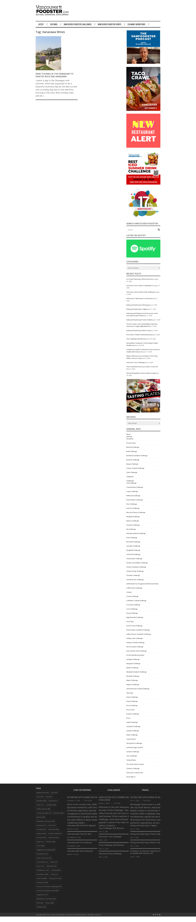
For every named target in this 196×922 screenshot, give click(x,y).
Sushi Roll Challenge (133, 554)
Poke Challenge (131, 538)
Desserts (58, 813)
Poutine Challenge (132, 714)
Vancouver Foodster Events (109, 24)
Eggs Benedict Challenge (134, 617)
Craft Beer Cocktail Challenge (136, 601)
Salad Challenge (132, 722)
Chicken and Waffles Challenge (137, 563)
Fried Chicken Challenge (134, 500)
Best (49, 797)
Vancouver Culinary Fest (134, 773)
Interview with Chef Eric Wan (79, 834)
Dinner (41, 817)
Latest (41, 24)
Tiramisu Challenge (133, 768)
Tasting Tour (55, 878)
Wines (49, 903)
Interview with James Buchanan (85, 797)
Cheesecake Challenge (134, 559)
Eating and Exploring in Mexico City (138, 330)
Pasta (53, 862)
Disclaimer (130, 439)
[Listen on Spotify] (143, 257)
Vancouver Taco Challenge (135, 362)
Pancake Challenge (133, 525)
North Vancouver (44, 858)
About (128, 434)
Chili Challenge (131, 483)
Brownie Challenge (132, 460)
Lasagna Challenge (133, 659)
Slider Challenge (132, 735)
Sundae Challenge (132, 752)
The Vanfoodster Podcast (135, 764)
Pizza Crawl (130, 710)
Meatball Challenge (133, 517)
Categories (130, 477)
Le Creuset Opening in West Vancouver (139, 279)
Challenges (130, 481)
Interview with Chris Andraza (79, 842)
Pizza (40, 866)
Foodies (41, 829)
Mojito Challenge (132, 680)
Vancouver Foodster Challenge (49, 886)
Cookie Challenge (132, 596)
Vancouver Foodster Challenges (78, 24)
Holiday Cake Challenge (134, 638)
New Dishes (42, 854)
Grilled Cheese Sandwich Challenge (138, 634)
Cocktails (51, 805)
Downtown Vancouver (46, 821)
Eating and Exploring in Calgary (136, 309)
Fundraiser (53, 829)
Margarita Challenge (133, 663)
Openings (129, 693)
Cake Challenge (131, 472)
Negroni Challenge (132, 684)
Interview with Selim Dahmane (80, 851)
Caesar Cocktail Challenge (135, 468)
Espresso (41, 825)
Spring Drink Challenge (134, 743)
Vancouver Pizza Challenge (110, 853)
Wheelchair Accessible (46, 899)
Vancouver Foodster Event (47, 891)
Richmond (51, 866)
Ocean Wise (42, 862)
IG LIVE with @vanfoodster (135, 655)
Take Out (41, 878)
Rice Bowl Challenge (133, 542)
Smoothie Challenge (133, 546)
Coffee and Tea (43, 809)
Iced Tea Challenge (132, 508)
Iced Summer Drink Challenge (136, 651)
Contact (129, 592)
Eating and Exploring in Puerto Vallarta (139, 320)
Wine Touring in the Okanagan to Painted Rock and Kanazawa (54, 75)
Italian (40, 842)
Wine (40, 903)
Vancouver (42, 882)
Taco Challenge (131, 756)
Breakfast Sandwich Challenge (136, 456)
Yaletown (41, 907)
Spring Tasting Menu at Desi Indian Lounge (141, 373)
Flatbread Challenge (133, 496)
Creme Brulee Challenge (134, 487)
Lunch (40, 846)
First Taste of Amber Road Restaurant (139, 335)
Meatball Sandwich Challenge (136, 672)
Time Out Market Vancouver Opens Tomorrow (142, 367)
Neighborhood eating (46, 850)
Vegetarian (42, 895)
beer (40, 797)
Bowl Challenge (131, 451)
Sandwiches (43, 870)
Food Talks (130, 621)
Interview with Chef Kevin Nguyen (81, 825)
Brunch (53, 801)
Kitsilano (50, 842)
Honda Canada (54, 833)
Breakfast (41, 801)
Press (128, 718)
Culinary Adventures (136, 24)
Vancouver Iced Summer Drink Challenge (140, 292)
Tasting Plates (131, 760)
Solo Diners (42, 874)
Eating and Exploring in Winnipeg (137, 305)
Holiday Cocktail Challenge (135, 642)
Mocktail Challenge (132, 676)
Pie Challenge (131, 529)
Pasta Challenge (132, 701)
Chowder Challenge (133, 575)
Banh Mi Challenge (132, 447)
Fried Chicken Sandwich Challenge (138, 630)
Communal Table (44, 813)
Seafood (55, 870)
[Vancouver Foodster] (53, 14)
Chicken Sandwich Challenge (136, 567)
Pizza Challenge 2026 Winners (111, 845)
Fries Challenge (131, 504)
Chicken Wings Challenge (135, 571)
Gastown (41, 833)
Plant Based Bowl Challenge (136, 533)
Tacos (54, 874)
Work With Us (131, 777)
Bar (54, 793)
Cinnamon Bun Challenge (135, 580)
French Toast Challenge (134, 626)
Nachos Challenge (132, 521)
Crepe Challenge (132, 491)
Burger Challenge (132, 464)
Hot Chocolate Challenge (134, 647)
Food (52, 825)
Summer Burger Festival (134, 747)
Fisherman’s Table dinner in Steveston (139, 298)
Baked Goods (43, 793)
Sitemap (129, 436)
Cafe (40, 805)
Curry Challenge (131, 609)
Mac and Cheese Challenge (135, 512)
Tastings (54, 24)
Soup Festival (131, 739)
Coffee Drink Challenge (134, 588)
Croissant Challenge (133, 605)
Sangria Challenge (132, 731)
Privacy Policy (131, 443)
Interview (54, 837)
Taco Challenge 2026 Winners (136, 339)
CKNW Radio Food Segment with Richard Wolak (142, 584)
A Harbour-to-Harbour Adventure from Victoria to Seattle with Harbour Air (150, 852)
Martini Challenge (132, 668)
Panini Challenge (132, 697)
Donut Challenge (132, 613)
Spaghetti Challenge (133, 550)
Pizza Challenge (131, 705)
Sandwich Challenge (133, 726)
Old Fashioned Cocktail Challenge (137, 689)
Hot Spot (41, 837)
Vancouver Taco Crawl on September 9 (139, 285)
